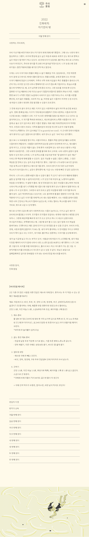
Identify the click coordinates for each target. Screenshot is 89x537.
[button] (85, 4)
